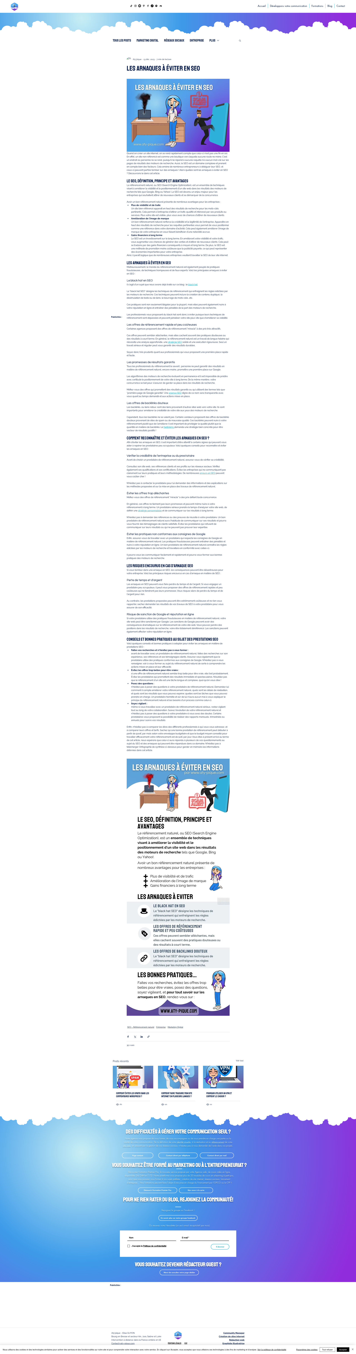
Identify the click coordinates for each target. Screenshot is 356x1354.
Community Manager (233, 1333)
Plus (212, 40)
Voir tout (239, 1061)
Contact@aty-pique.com (123, 1343)
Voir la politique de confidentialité (271, 1349)
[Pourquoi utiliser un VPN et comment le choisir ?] (223, 1077)
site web (127, 1145)
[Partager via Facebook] (128, 1036)
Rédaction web (236, 1340)
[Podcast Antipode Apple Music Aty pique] (152, 5)
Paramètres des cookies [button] (306, 1349)
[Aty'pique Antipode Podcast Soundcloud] (160, 5)
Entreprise (197, 40)
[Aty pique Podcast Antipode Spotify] (156, 5)
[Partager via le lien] (148, 1036)
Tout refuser (327, 1349)
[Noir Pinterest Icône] (143, 5)
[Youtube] (139, 5)
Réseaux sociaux (174, 40)
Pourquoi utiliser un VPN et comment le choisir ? (219, 1095)
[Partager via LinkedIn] (141, 1036)
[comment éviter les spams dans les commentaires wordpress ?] (133, 1077)
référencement (218, 1142)
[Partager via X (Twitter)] (135, 1036)
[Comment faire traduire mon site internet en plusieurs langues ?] (178, 1077)
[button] (240, 40)
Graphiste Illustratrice (233, 1343)
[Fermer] (352, 1349)
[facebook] (148, 5)
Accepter (343, 1349)
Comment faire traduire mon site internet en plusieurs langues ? (176, 1095)
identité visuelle (184, 1142)
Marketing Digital (148, 40)
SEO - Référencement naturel (140, 1027)
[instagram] (135, 5)
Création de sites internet (231, 1336)
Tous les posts (122, 40)
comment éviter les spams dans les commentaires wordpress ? (132, 1095)
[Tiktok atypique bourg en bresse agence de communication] (131, 5)
